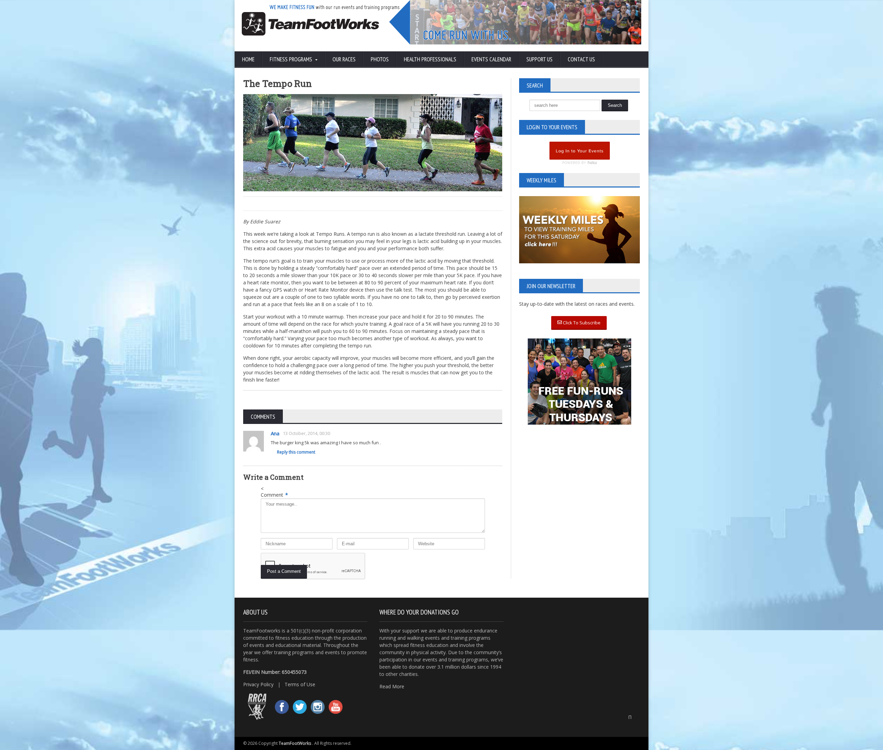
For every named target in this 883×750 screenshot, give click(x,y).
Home (248, 59)
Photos (380, 59)
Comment (274, 494)
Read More (391, 686)
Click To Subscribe (581, 323)
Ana (275, 433)
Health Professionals (430, 59)
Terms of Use (300, 684)
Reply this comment (296, 452)
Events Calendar (491, 59)
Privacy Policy (258, 684)
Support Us (539, 59)
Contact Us (581, 59)
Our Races (344, 59)
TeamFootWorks (295, 743)
